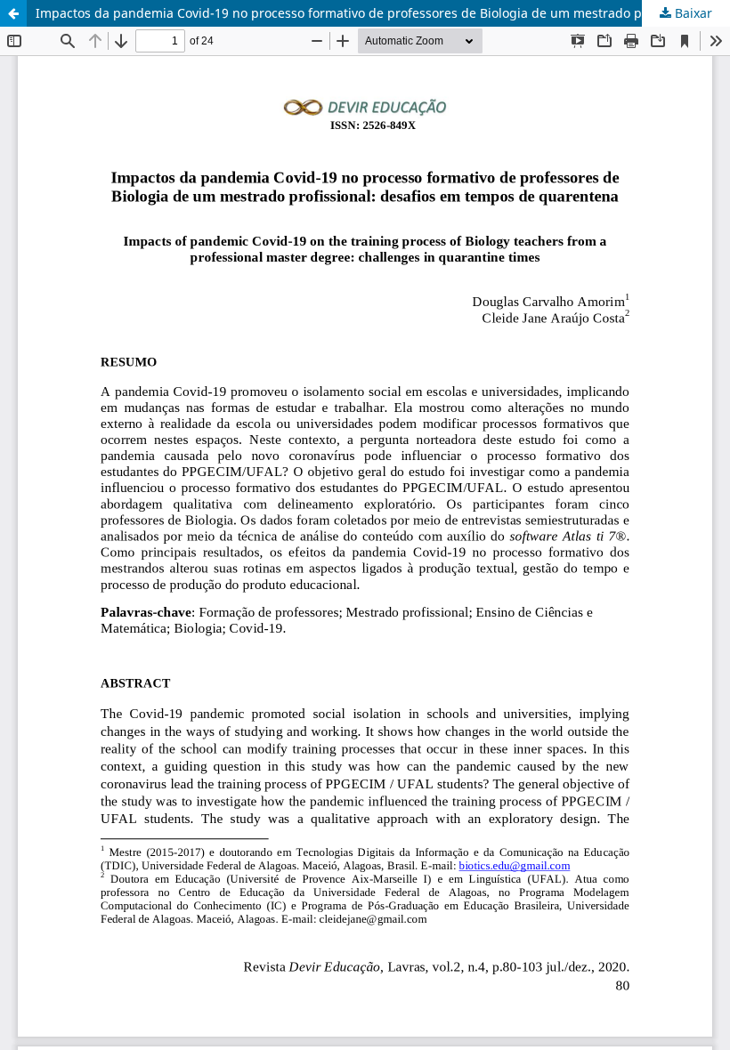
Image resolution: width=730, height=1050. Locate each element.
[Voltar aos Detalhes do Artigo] (13, 13)
